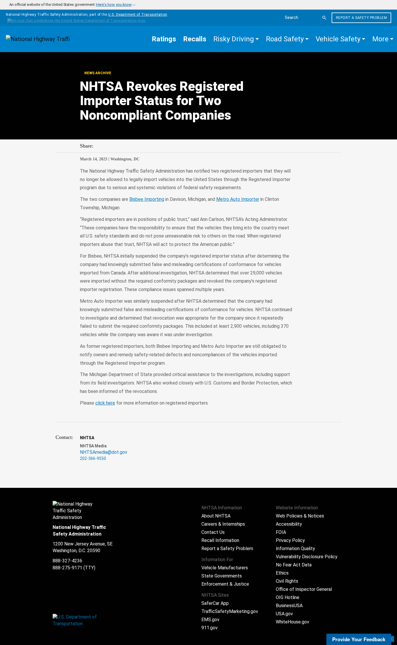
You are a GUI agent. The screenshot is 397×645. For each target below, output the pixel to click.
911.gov (209, 627)
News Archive (97, 73)
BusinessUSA (289, 605)
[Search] (324, 17)
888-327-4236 (67, 561)
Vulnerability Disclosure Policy (306, 556)
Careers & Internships (223, 524)
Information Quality (295, 548)
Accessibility (289, 524)
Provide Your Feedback (358, 639)
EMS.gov (210, 619)
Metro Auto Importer (237, 199)
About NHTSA (215, 516)
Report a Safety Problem (361, 18)
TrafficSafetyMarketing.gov (229, 611)
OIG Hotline (287, 597)
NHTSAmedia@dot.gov (103, 452)
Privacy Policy (290, 540)
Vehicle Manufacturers (224, 567)
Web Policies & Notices (300, 516)
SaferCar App (215, 603)
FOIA (281, 532)
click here (105, 403)
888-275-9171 (67, 567)
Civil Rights (287, 581)
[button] (236, 39)
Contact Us (213, 532)
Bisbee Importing (146, 199)
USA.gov (284, 613)
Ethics (282, 573)
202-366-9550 (93, 458)
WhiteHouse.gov (292, 622)
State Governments (221, 576)
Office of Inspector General (304, 589)
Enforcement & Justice (225, 584)
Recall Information (220, 540)
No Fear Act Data (294, 565)
